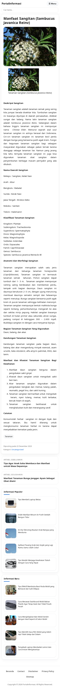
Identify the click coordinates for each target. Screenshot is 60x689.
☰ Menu (52, 4)
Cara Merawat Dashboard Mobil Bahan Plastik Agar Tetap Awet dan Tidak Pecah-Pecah (35, 604)
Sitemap (30, 676)
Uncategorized (17, 449)
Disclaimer (33, 671)
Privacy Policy (48, 671)
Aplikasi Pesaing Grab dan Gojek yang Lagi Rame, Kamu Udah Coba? (35, 546)
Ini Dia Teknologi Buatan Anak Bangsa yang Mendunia (36, 531)
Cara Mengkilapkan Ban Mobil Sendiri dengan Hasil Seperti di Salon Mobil (33, 618)
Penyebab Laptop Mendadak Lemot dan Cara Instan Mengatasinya (34, 648)
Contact (21, 671)
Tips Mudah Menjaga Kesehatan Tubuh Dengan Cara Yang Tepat (34, 561)
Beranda (10, 671)
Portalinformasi (11, 3)
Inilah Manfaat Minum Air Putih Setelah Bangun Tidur (34, 516)
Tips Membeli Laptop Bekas (29, 499)
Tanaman (9, 436)
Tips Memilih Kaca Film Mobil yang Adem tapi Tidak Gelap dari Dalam (34, 633)
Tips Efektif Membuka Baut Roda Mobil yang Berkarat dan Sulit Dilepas (36, 587)
